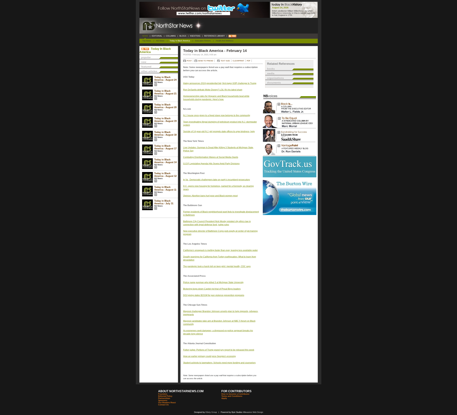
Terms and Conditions (231, 396)
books (271, 68)
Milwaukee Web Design (253, 412)
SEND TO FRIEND (205, 61)
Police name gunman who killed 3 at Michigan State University (213, 282)
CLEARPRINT (238, 61)
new (143, 61)
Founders (162, 394)
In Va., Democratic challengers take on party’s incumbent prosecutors (216, 179)
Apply (224, 398)
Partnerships (164, 398)
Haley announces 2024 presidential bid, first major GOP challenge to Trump (219, 83)
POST (189, 61)
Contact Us (163, 405)
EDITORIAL (157, 36)
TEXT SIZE (225, 61)
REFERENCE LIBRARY (214, 36)
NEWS (145, 36)
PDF (248, 61)
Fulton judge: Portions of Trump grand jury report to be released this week (218, 350)
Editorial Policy (165, 396)
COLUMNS (171, 36)
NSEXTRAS (195, 36)
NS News (160, 41)
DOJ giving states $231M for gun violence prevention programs (213, 295)
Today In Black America (180, 41)
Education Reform (203, 41)
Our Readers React (167, 402)
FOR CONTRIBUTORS (236, 391)
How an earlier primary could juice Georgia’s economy (209, 356)
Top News (146, 41)
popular (146, 57)
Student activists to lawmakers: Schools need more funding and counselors (219, 362)
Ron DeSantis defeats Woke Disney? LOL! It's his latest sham (212, 89)
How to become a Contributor (235, 394)
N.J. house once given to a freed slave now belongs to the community (216, 115)
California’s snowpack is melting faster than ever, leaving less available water (220, 250)
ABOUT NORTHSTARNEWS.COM (181, 391)
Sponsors (162, 400)
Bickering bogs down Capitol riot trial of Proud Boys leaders (212, 289)
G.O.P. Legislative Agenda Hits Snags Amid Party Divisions (211, 163)
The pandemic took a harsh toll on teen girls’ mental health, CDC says (217, 266)
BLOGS (182, 36)
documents (274, 82)
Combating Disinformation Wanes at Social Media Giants (210, 157)
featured (146, 66)
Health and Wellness (224, 41)
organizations (275, 78)
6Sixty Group (211, 412)
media (270, 73)
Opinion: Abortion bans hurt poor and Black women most (210, 195)
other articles (149, 71)
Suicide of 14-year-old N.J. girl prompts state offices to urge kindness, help (219, 131)
